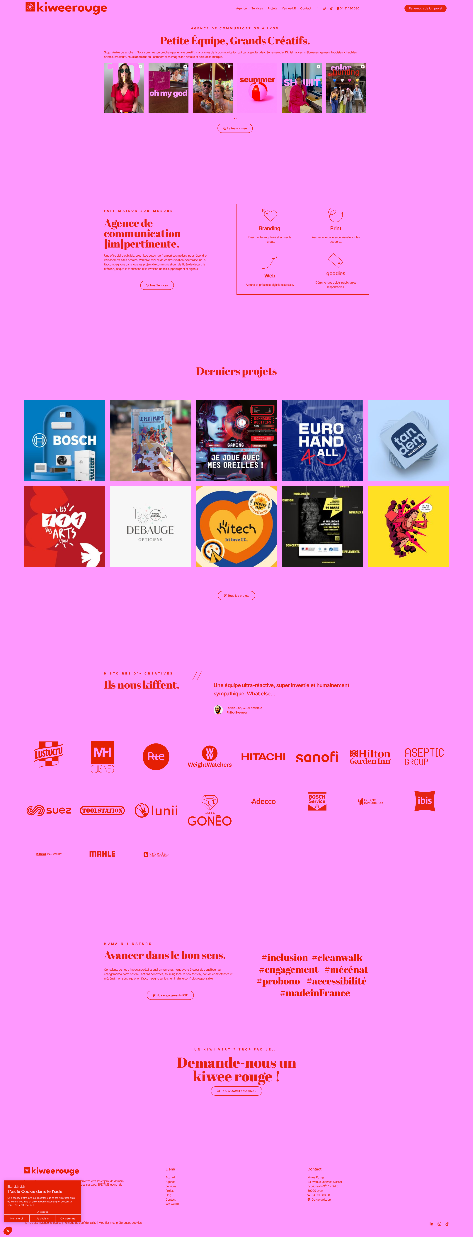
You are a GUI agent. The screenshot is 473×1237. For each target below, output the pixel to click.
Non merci (16, 1218)
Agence (241, 8)
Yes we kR (289, 8)
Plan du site (31, 1222)
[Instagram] (439, 1224)
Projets (272, 8)
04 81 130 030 (349, 8)
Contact (305, 8)
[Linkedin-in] (431, 1224)
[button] (7, 1230)
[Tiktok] (447, 1224)
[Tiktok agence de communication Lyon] (331, 8)
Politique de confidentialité (80, 1222)
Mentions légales (50, 1222)
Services (257, 8)
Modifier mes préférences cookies (120, 1222)
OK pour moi (68, 1218)
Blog (168, 1195)
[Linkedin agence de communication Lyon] (317, 8)
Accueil (170, 1177)
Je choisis (42, 1218)
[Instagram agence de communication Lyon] (324, 8)
